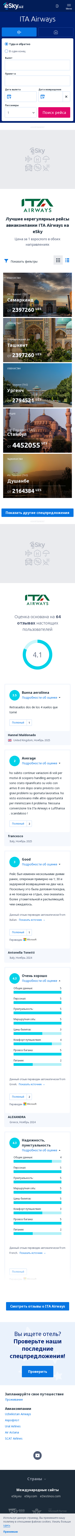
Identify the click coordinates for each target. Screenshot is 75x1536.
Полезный (18, 722)
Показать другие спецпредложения (37, 512)
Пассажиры (12, 105)
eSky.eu (16, 1496)
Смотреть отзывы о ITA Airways (37, 1306)
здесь (6, 1525)
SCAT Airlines (13, 1438)
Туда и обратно (19, 44)
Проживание (14, 1399)
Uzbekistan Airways (18, 1414)
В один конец (17, 51)
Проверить (37, 1371)
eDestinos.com (50, 1496)
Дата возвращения (50, 89)
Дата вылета (13, 89)
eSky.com (30, 1496)
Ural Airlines (13, 1426)
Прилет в (10, 73)
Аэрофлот (12, 1420)
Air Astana (12, 1432)
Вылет (8, 58)
